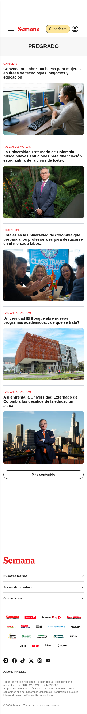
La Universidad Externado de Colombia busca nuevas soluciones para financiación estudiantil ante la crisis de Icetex (42, 156)
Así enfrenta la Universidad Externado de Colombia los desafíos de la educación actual (40, 401)
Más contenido (43, 474)
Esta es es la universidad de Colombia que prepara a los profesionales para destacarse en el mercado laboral (43, 239)
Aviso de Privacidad (19, 671)
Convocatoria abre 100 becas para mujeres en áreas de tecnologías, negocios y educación (42, 73)
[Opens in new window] (14, 660)
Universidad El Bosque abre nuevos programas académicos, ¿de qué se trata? (41, 320)
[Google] (5, 660)
